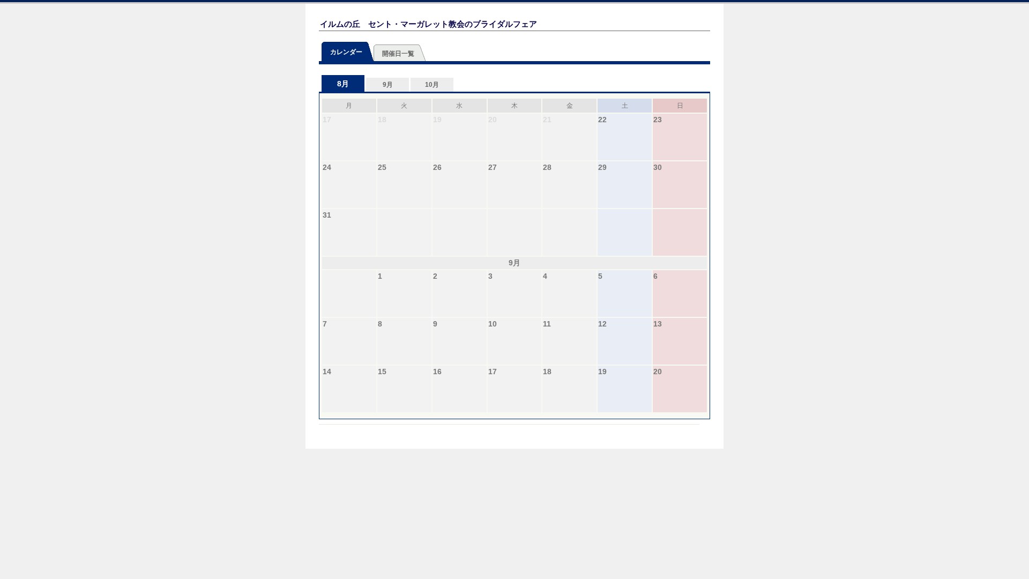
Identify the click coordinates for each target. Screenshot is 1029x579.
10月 (432, 84)
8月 (343, 83)
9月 (388, 84)
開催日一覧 (398, 53)
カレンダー (346, 52)
